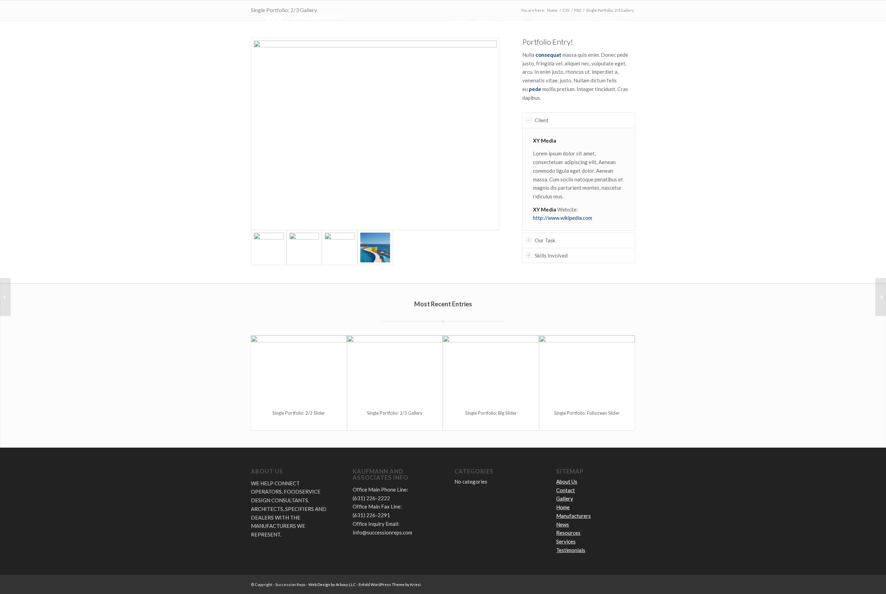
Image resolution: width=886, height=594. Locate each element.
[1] (375, 248)
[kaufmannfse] (303, 20)
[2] (375, 134)
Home (563, 507)
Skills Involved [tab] (551, 255)
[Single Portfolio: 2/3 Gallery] (395, 369)
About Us (566, 481)
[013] (340, 248)
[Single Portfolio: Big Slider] (491, 369)
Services (566, 541)
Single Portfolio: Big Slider (491, 413)
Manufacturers (573, 516)
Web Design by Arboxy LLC (332, 584)
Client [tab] (542, 120)
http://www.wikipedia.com (562, 218)
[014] (304, 248)
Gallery (564, 498)
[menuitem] (460, 20)
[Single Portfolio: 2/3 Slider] (299, 369)
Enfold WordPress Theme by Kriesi (390, 584)
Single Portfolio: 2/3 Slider (298, 413)
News (562, 524)
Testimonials (570, 550)
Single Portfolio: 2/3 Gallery (395, 413)
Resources (568, 533)
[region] (578, 179)
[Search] (628, 20)
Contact (565, 490)
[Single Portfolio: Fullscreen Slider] (587, 369)
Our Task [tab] (545, 240)
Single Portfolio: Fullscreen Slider (587, 413)
